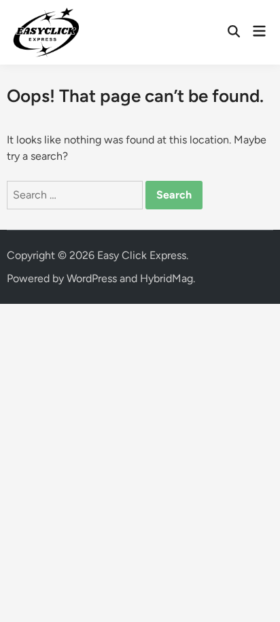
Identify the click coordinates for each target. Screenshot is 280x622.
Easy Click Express (141, 255)
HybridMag (166, 278)
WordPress (92, 278)
